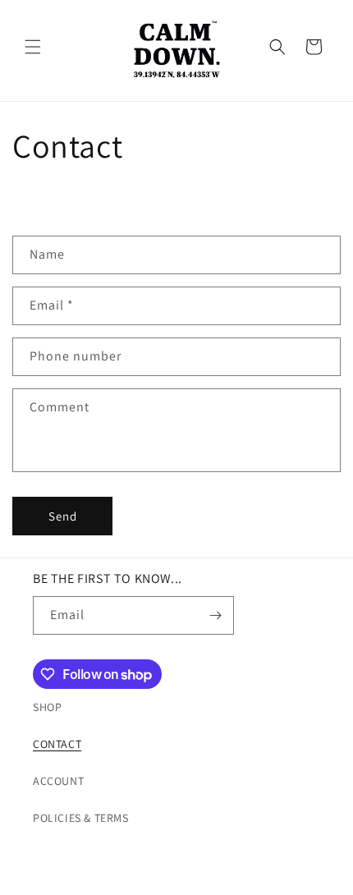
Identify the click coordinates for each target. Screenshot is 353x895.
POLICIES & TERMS (81, 817)
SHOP (47, 707)
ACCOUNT (58, 780)
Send (62, 516)
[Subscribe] (215, 615)
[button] (33, 47)
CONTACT (57, 744)
